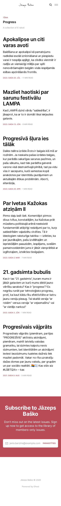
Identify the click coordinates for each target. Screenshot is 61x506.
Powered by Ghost (30, 486)
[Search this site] (50, 5)
